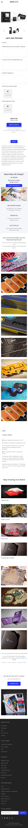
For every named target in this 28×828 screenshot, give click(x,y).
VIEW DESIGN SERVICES (14, 185)
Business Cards (5, 760)
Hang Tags (4, 768)
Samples (3, 793)
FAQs (2, 786)
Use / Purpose (4, 747)
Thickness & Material (6, 744)
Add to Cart (13, 125)
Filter (13, 141)
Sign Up (22, 812)
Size (2, 730)
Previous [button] (4, 30)
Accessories (4, 751)
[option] (14, 17)
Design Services (5, 789)
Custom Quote (5, 796)
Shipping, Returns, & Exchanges (9, 791)
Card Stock (4, 725)
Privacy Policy (18, 825)
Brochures (14, 662)
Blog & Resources (5, 798)
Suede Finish (5, 500)
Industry (3, 735)
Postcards (4, 539)
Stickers (9, 662)
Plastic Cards (5, 519)
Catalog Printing (5, 770)
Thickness (3, 728)
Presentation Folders (7, 558)
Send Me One (14, 683)
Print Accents (4, 733)
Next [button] (24, 30)
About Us (3, 803)
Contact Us (4, 801)
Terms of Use (9, 825)
